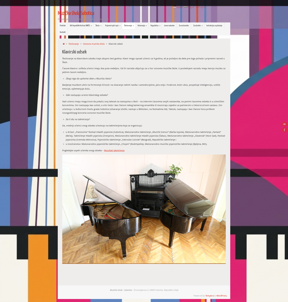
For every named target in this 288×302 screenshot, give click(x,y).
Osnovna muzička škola (94, 44)
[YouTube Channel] (284, 124)
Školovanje (74, 44)
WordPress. (221, 295)
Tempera (209, 295)
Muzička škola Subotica (76, 13)
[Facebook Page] (284, 130)
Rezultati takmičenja (114, 150)
